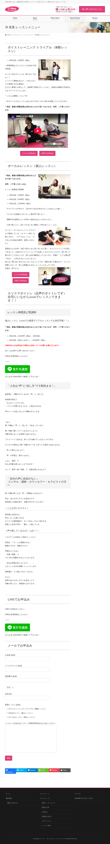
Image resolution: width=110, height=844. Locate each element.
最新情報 (9, 798)
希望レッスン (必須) (12, 705)
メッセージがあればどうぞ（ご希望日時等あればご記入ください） (31, 723)
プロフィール (46, 821)
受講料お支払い (47, 816)
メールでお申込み (29, 153)
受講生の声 (45, 807)
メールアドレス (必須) (13, 666)
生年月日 (8, 694)
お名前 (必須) (10, 655)
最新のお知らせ (12, 803)
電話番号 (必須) (11, 676)
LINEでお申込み (47, 153)
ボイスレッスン (45, 798)
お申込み (45, 812)
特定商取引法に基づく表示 (84, 798)
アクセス (78, 794)
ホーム (8, 794)
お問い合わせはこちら (93, 9)
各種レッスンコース (48, 803)
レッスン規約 (46, 825)
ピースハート (44, 794)
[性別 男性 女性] (9, 687)
